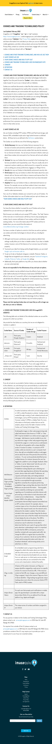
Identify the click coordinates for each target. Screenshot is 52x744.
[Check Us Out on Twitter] (25, 669)
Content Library (35, 14)
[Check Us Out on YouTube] (28, 669)
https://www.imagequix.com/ (12, 36)
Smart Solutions (9, 14)
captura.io (31, 3)
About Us (45, 14)
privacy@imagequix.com (23, 620)
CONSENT (7, 65)
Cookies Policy (26, 698)
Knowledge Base (26, 696)
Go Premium (25, 14)
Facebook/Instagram (41, 256)
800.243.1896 (26, 710)
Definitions (31, 138)
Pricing (17, 14)
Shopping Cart (26, 681)
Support (26, 694)
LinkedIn (7, 259)
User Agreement (26, 701)
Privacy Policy (27, 39)
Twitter (18, 259)
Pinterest (13, 259)
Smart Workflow (26, 683)
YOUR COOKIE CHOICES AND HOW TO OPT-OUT (18, 199)
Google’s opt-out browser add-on (14, 251)
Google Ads (26, 259)
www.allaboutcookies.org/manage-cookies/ (16, 227)
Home (26, 679)
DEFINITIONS (8, 67)
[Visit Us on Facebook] (23, 669)
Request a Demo (27, 18)
